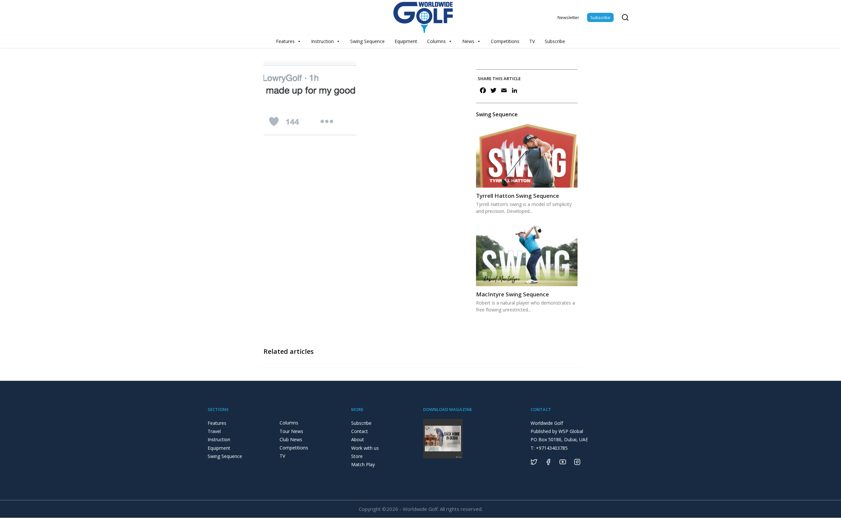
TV (532, 41)
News (468, 41)
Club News (291, 439)
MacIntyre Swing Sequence (512, 294)
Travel (214, 431)
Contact (359, 431)
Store (357, 456)
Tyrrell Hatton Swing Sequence (517, 195)
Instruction (322, 41)
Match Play (363, 464)
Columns (436, 41)
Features (285, 41)
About (357, 439)
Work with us (365, 448)
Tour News (291, 431)
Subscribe (600, 17)
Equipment (406, 41)
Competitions (505, 41)
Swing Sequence (367, 41)
